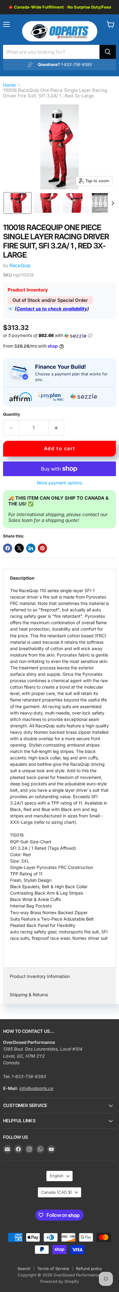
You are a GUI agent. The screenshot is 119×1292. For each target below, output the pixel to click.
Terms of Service (53, 1268)
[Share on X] (19, 548)
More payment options (59, 482)
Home (9, 85)
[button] (17, 203)
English (56, 1175)
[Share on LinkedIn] (30, 548)
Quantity (11, 414)
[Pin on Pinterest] (42, 548)
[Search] (107, 52)
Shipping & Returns (29, 994)
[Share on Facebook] (7, 548)
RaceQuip (20, 265)
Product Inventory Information (40, 976)
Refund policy (89, 1268)
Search (24, 1268)
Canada (56, 1192)
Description (22, 578)
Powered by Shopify (59, 1281)
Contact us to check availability (51, 309)
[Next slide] (112, 203)
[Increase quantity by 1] (56, 428)
